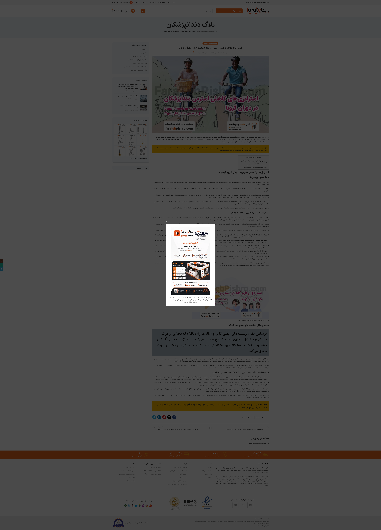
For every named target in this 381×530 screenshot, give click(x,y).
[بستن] (166, 221)
